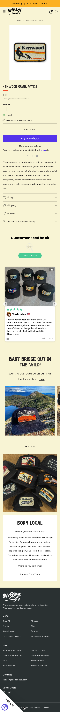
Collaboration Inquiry (12, 655)
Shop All (6, 621)
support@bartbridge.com (15, 679)
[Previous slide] (5, 304)
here (42, 379)
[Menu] (4, 11)
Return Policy (9, 665)
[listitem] (30, 3)
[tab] (26, 446)
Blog (33, 626)
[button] (11, 700)
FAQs (5, 660)
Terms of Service (39, 665)
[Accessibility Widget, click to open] (4, 707)
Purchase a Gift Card (12, 636)
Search (34, 631)
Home (19, 20)
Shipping (6, 98)
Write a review (30, 255)
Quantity (6, 104)
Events (6, 626)
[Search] (55, 11)
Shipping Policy (38, 650)
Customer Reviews (40, 655)
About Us (35, 621)
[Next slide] (55, 304)
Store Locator (9, 631)
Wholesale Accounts (41, 636)
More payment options (30, 146)
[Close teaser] (24, 708)
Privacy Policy (37, 660)
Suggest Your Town (30, 574)
